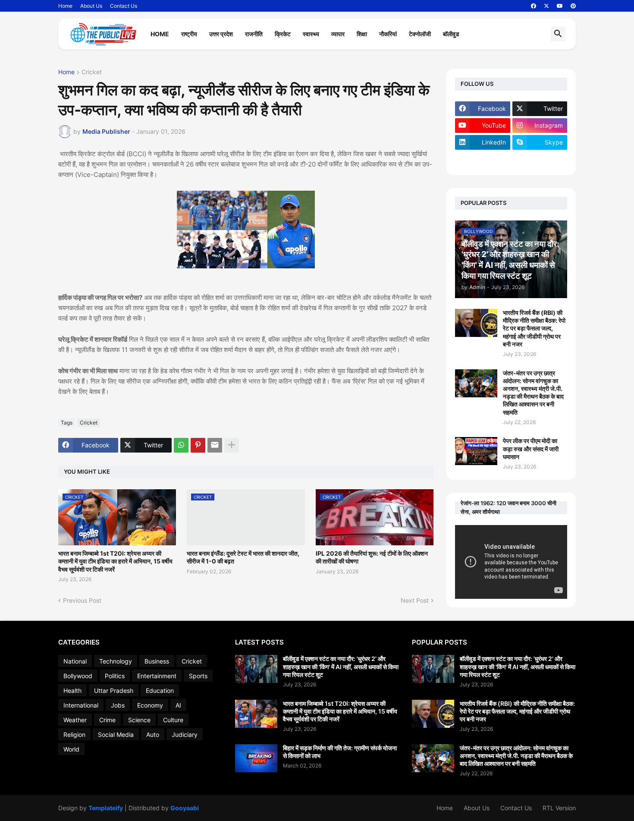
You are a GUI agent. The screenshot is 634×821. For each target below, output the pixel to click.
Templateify (105, 808)
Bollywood (77, 675)
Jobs (118, 705)
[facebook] (533, 6)
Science (139, 719)
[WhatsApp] (181, 445)
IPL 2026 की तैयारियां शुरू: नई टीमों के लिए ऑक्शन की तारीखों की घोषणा (372, 557)
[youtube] (560, 6)
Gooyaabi (184, 808)
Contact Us (123, 6)
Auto (152, 734)
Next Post (415, 600)
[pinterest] (573, 6)
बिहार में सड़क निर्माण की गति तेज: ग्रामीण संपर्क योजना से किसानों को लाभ (340, 751)
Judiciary (185, 734)
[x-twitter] (546, 6)
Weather (75, 719)
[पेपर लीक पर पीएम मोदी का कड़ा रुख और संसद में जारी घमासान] (476, 451)
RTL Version (559, 808)
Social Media (116, 734)
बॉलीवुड (451, 34)
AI (178, 705)
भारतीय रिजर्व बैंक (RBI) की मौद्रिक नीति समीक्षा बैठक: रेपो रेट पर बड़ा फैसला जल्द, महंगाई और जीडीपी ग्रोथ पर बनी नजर (534, 328)
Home (65, 6)
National (75, 661)
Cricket (92, 72)
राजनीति (254, 34)
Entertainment (156, 675)
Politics (115, 675)
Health (72, 690)
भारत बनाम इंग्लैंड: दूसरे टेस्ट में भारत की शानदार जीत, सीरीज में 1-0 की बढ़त (243, 557)
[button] (558, 34)
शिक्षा (362, 34)
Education (160, 690)
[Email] (214, 445)
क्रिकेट (283, 34)
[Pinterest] (198, 445)
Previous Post (82, 600)
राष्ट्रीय (189, 34)
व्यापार (338, 34)
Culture (173, 719)
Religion (74, 734)
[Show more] (231, 445)
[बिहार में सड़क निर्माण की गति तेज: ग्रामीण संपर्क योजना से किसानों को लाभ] (256, 758)
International (80, 705)
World (71, 749)
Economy (150, 705)
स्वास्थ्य (311, 34)
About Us (91, 6)
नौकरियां (388, 34)
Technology (115, 661)
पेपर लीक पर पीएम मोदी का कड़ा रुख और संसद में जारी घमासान (531, 448)
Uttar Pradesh (113, 690)
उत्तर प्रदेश (221, 34)
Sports (198, 675)
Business (156, 661)
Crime (107, 719)
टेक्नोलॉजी (420, 34)
